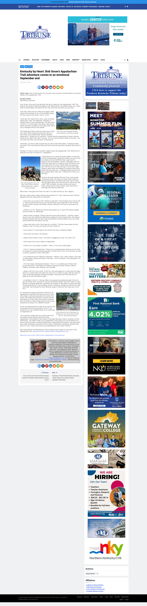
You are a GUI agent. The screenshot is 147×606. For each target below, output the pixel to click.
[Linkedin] (50, 87)
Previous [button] (70, 45)
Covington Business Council (94, 591)
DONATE (107, 6)
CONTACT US (69, 6)
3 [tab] (98, 46)
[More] (61, 87)
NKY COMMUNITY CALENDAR (49, 6)
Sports (95, 60)
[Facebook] (39, 87)
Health (54, 60)
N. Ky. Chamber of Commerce (95, 589)
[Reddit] (54, 87)
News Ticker (29, 66)
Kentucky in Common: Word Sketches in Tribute (51, 359)
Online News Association (94, 587)
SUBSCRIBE (101, 6)
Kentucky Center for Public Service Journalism (82, 2)
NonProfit (75, 60)
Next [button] (125, 45)
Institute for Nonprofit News (94, 585)
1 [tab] (91, 46)
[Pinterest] (46, 87)
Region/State (86, 60)
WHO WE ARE (77, 6)
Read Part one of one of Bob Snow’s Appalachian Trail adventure (42, 335)
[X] (43, 87)
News (68, 60)
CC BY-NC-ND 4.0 (33, 599)
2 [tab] (95, 46)
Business (26, 60)
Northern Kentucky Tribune (25, 597)
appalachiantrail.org (39, 331)
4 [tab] (101, 46)
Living (62, 60)
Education (35, 60)
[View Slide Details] (97, 30)
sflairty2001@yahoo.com (56, 358)
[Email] (58, 87)
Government (45, 60)
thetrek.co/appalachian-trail (59, 331)
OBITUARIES (61, 6)
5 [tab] (104, 46)
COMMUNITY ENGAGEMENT (89, 6)
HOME (38, 6)
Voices (103, 60)
